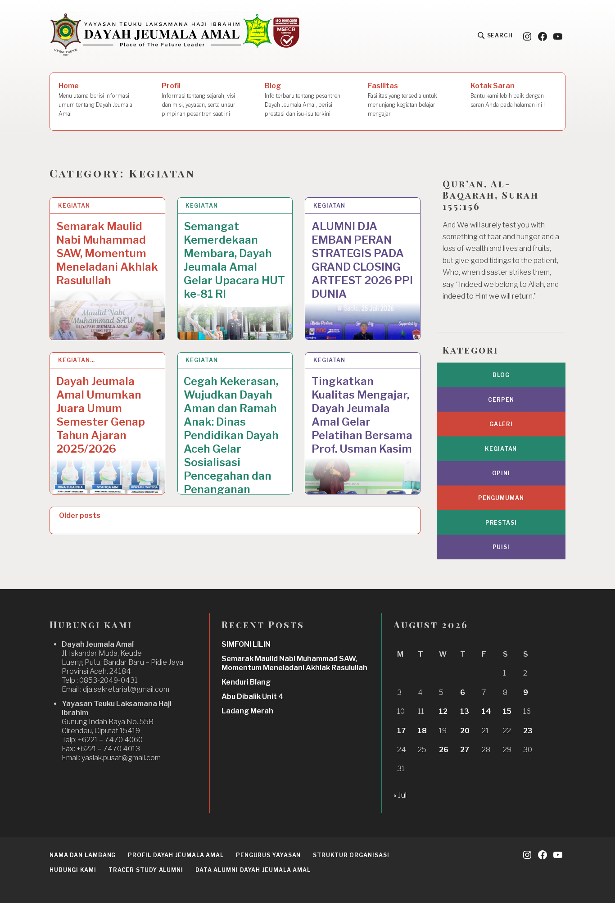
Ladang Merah (247, 711)
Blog (302, 99)
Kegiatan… (76, 360)
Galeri (500, 424)
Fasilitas (402, 99)
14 (486, 711)
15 (507, 711)
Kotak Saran (507, 95)
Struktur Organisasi (351, 855)
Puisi (501, 547)
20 (465, 730)
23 (528, 730)
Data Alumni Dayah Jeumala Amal (253, 870)
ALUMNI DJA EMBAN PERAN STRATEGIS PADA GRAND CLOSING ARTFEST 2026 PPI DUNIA (362, 260)
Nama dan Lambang (83, 855)
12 (443, 711)
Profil (198, 99)
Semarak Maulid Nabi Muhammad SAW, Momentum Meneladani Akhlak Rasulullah (107, 253)
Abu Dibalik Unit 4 (253, 696)
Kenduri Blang (246, 682)
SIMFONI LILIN (246, 644)
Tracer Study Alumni (146, 870)
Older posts (79, 515)
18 (422, 730)
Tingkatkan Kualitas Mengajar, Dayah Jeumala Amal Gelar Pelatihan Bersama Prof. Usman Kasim (362, 415)
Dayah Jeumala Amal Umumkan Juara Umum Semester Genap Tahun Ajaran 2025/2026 (100, 415)
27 (464, 749)
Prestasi (501, 522)
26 (443, 749)
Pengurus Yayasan (268, 855)
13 (464, 711)
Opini (501, 473)
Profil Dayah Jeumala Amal (176, 855)
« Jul (400, 795)
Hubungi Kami (73, 870)
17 (401, 730)
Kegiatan (74, 205)
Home (95, 99)
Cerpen (501, 399)
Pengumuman (501, 498)
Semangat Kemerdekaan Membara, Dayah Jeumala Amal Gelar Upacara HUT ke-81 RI (234, 260)
